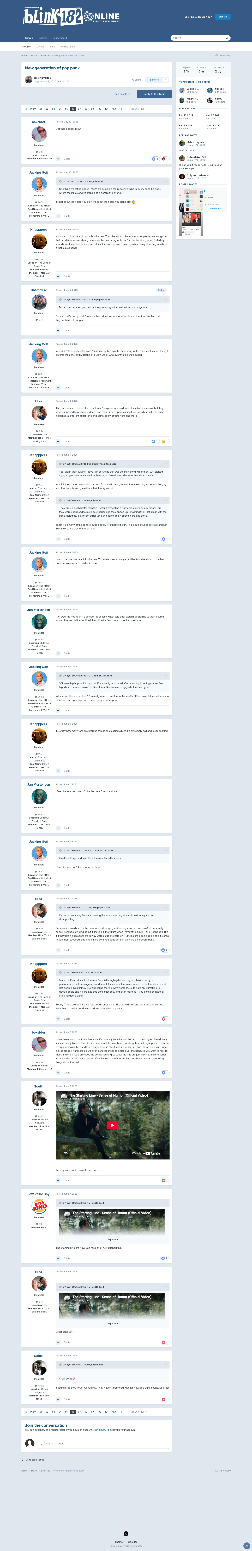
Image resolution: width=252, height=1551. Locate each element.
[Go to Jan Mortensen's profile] (39, 622)
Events (40, 46)
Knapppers (38, 229)
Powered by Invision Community (126, 1546)
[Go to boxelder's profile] (39, 134)
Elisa (96, 181)
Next (115, 109)
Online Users (68, 46)
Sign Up (223, 16)
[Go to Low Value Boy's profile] (39, 1206)
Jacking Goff (38, 172)
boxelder (38, 122)
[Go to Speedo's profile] (210, 90)
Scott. (38, 1086)
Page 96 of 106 (137, 109)
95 (66, 109)
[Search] (227, 38)
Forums (26, 46)
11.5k (40, 259)
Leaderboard (60, 37)
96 (72, 109)
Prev (33, 109)
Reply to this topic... (54, 1443)
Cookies (132, 1541)
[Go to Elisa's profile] (39, 413)
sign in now (99, 1429)
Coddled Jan (99, 675)
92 (47, 109)
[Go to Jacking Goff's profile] (39, 184)
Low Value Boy (39, 1194)
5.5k (40, 319)
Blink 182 (64, 81)
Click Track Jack (101, 463)
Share (137, 79)
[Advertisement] (203, 267)
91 (41, 109)
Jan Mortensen (38, 610)
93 (53, 109)
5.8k (40, 151)
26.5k (40, 202)
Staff (52, 46)
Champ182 (44, 77)
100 (99, 109)
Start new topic (122, 94)
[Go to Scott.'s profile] (39, 1098)
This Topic (213, 37)
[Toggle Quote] (60, 181)
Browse (29, 37)
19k (40, 1224)
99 (92, 109)
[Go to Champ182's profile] (28, 79)
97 (79, 109)
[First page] (25, 109)
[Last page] (122, 109)
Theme (119, 1541)
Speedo (219, 88)
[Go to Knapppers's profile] (39, 241)
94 (60, 109)
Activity (43, 37)
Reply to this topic (154, 94)
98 (86, 109)
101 (106, 109)
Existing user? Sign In (198, 16)
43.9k (40, 1116)
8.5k (40, 431)
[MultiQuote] (58, 158)
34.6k (40, 639)
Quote (67, 158)
